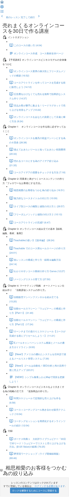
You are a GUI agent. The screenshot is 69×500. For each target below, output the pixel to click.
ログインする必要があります (49, 486)
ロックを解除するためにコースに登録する (34, 490)
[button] (2, 3)
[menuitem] (2, 7)
